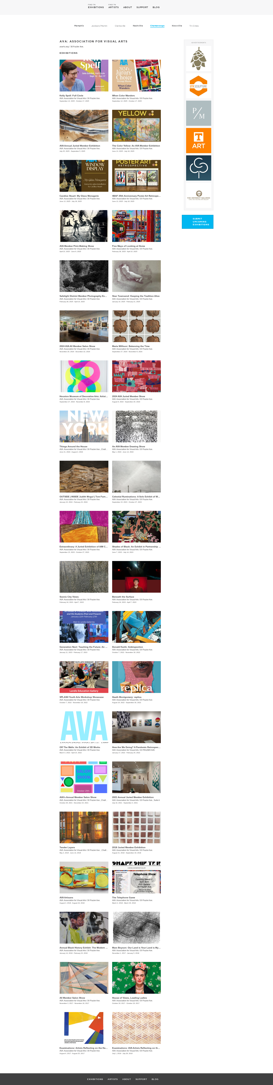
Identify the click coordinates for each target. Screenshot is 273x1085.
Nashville (138, 26)
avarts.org (64, 47)
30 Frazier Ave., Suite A (150, 800)
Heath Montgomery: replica (126, 697)
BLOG (156, 7)
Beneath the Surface (123, 597)
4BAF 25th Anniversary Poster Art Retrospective (138, 196)
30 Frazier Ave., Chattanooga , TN (101, 449)
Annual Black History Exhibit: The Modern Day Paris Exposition (94, 947)
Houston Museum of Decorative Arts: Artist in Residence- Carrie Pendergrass (101, 396)
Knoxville (177, 26)
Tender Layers (67, 847)
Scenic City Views (69, 597)
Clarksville (120, 26)
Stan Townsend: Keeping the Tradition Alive (136, 296)
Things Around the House (73, 446)
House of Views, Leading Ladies (129, 998)
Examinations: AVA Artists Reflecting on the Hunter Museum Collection (150, 1048)
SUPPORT (142, 7)
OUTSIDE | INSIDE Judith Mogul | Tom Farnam (84, 496)
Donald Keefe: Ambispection (127, 647)
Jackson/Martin (99, 26)
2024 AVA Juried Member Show (128, 396)
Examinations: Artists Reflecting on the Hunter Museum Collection (95, 1048)
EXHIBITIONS (96, 7)
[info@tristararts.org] (225, 7)
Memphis (79, 26)
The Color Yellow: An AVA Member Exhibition (136, 145)
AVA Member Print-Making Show (77, 246)
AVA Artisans (66, 897)
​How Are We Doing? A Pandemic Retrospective (137, 747)
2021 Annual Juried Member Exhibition (133, 797)
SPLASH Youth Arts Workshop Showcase (82, 697)
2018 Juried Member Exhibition (129, 847)
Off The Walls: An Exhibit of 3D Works (80, 747)
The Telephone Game (123, 897)
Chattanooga (157, 26)
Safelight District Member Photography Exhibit (85, 296)
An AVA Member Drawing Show (128, 446)
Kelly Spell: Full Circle (71, 95)
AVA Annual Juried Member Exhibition (80, 145)
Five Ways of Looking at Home (128, 246)
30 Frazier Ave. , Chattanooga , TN (102, 850)
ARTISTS (113, 7)
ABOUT (127, 7)
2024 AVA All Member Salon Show (77, 346)
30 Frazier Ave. (77, 47)
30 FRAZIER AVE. (147, 750)
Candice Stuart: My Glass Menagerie (79, 196)
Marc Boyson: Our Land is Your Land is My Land (138, 947)
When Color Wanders (123, 95)
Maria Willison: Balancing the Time (131, 346)
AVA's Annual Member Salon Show (78, 797)
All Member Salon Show (72, 998)
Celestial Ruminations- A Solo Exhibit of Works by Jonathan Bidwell (148, 496)
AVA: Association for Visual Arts (73, 98)
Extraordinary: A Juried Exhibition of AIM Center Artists (89, 546)
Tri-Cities (194, 26)
